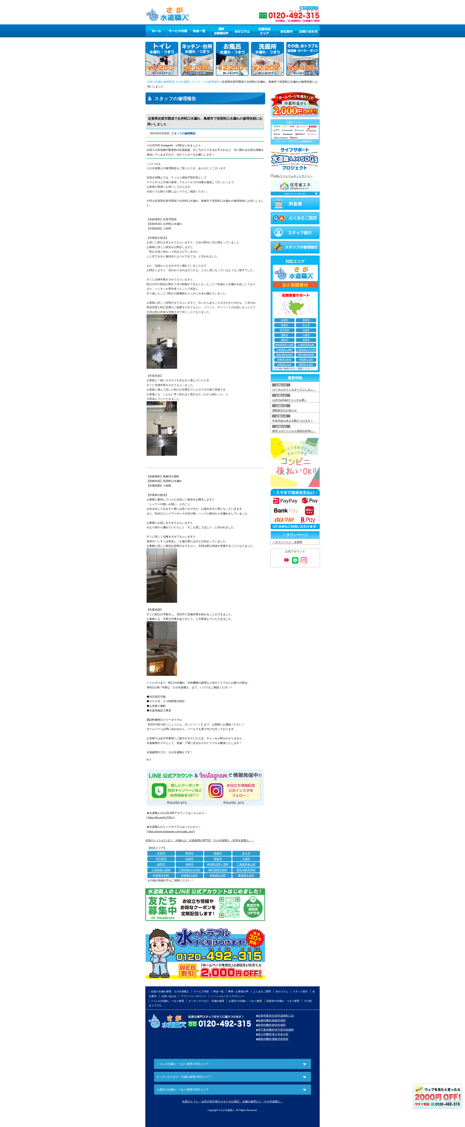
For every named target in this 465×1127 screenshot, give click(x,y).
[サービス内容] (171, 31)
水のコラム (243, 31)
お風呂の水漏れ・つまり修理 (245, 1000)
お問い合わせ (309, 31)
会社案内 (287, 31)
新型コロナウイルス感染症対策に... (293, 430)
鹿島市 (218, 858)
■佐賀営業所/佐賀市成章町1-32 (275, 1015)
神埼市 (189, 864)
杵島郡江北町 (189, 875)
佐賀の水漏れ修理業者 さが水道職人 (169, 81)
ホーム (156, 31)
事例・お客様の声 (221, 31)
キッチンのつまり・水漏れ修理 (206, 1000)
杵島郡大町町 (161, 875)
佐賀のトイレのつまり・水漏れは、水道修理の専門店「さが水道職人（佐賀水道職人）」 (199, 840)
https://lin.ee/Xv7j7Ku (160, 817)
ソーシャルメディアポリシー (227, 996)
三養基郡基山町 (246, 864)
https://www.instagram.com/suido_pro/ (170, 831)
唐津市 (189, 853)
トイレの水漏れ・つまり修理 (167, 1000)
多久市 (246, 853)
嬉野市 (161, 864)
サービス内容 (178, 31)
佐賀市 (161, 853)
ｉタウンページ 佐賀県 (287, 542)
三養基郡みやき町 (189, 870)
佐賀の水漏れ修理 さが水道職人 (170, 991)
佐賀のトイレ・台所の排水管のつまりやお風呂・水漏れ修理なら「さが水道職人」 (232, 1101)
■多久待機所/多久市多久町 (272, 1034)
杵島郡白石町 (218, 875)
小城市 (246, 858)
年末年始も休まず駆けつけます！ (292, 420)
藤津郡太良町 (246, 875)
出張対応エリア (265, 31)
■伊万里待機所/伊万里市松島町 (275, 1029)
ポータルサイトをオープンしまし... (293, 389)
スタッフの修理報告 (207, 81)
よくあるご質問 (262, 991)
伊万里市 (161, 858)
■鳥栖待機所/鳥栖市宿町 (271, 1020)
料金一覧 (200, 31)
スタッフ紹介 (300, 991)
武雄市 (189, 858)
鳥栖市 (218, 853)
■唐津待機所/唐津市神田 (271, 1025)
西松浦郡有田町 (246, 870)
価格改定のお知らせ (284, 410)
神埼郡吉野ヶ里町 (218, 864)
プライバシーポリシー (193, 996)
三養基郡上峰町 (161, 870)
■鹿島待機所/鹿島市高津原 (272, 1039)
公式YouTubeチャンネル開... (289, 399)
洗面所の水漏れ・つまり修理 (282, 1000)
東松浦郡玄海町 (217, 870)
